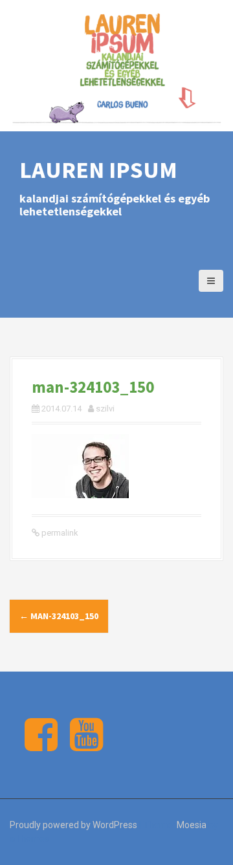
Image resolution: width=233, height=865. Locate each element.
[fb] (41, 745)
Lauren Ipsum (98, 169)
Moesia (191, 825)
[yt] (86, 745)
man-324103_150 (58, 616)
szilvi (105, 408)
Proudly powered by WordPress (73, 825)
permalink (58, 533)
